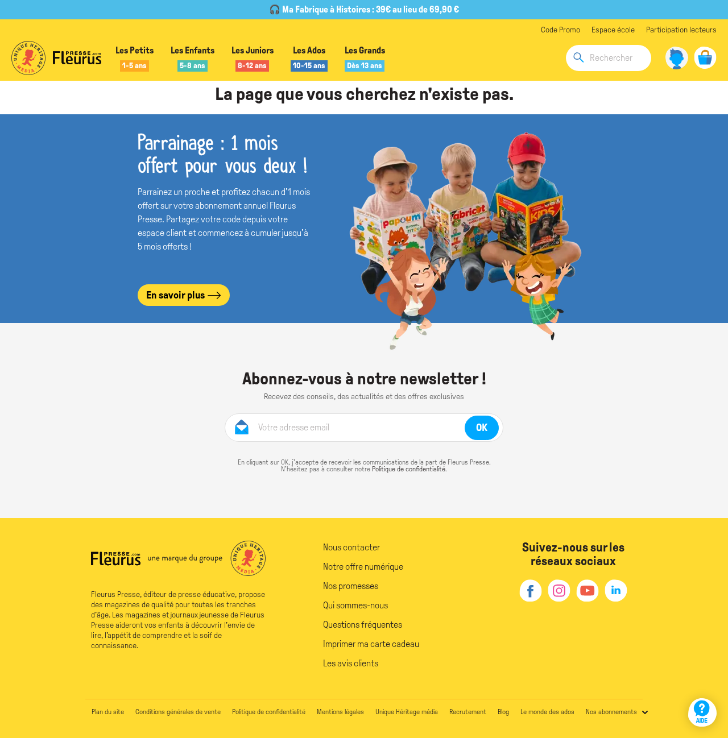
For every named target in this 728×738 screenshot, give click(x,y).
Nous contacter (351, 547)
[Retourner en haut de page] (704, 680)
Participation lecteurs (681, 30)
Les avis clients (350, 663)
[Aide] (702, 712)
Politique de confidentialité (408, 469)
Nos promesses (350, 586)
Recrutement (467, 712)
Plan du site (108, 712)
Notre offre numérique (363, 566)
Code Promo (560, 30)
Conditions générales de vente (178, 712)
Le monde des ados (547, 712)
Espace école (613, 30)
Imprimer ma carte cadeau (371, 644)
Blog (503, 712)
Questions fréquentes (362, 624)
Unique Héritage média (406, 712)
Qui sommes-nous (355, 605)
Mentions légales (340, 712)
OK (481, 427)
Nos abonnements (611, 711)
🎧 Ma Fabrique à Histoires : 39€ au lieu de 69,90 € (364, 9)
